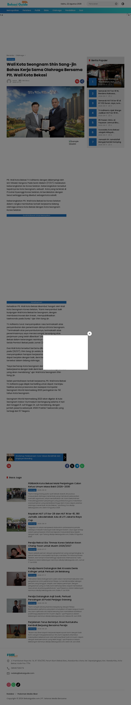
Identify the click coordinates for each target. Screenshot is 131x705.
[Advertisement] (65, 352)
